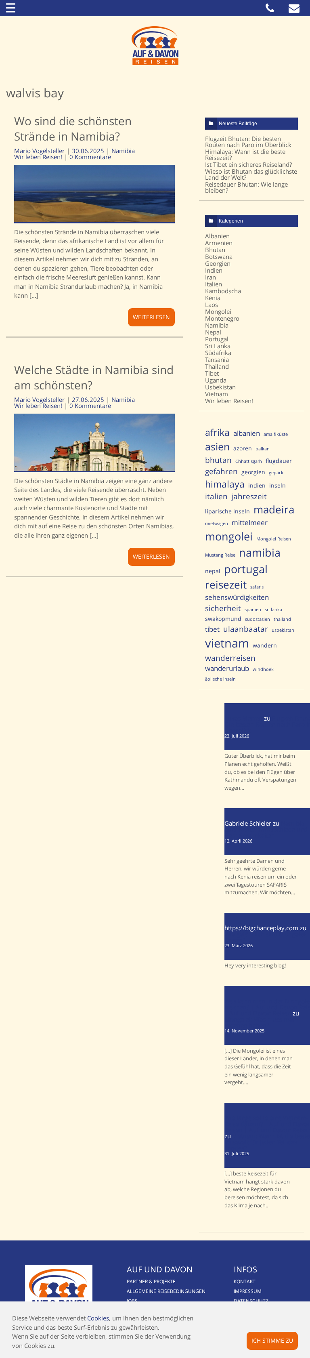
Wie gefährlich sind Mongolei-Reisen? (265, 937)
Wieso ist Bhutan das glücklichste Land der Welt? (251, 174)
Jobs (132, 1300)
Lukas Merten (243, 718)
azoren (242, 448)
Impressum (248, 1291)
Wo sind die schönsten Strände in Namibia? (73, 128)
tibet (212, 629)
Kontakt (245, 1281)
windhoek (263, 669)
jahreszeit (249, 496)
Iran (210, 277)
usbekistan (283, 630)
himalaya (225, 483)
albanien (246, 433)
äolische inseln (220, 679)
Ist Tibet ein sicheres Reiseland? (248, 164)
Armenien (218, 243)
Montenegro (222, 318)
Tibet (212, 373)
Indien (213, 270)
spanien (253, 609)
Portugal (216, 339)
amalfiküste (276, 434)
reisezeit (226, 585)
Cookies (98, 1318)
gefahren (221, 471)
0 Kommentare (90, 157)
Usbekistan (220, 387)
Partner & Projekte (151, 1281)
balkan (263, 449)
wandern (265, 645)
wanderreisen (230, 658)
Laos (211, 305)
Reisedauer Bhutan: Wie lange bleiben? (246, 187)
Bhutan (215, 250)
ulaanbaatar (245, 629)
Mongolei (218, 311)
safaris (257, 587)
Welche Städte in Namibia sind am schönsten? (94, 377)
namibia (260, 552)
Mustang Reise (220, 555)
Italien (213, 284)
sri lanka (273, 609)
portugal (246, 568)
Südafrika (218, 353)
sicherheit (223, 608)
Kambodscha (223, 291)
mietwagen (216, 523)
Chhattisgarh (248, 461)
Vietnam (216, 394)
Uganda (215, 380)
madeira (273, 509)
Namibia (123, 151)
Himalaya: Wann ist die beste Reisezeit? (245, 154)
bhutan (218, 460)
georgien (253, 472)
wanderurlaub (227, 668)
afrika (217, 432)
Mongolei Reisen (273, 539)
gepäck (276, 472)
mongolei (229, 536)
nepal (212, 571)
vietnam (227, 643)
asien (217, 446)
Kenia (212, 298)
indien (257, 485)
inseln (277, 485)
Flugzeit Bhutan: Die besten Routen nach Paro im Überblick (248, 142)
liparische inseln (227, 511)
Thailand (217, 366)
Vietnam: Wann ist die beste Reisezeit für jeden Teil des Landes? (267, 1142)
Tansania (217, 359)
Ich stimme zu (272, 1340)
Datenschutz (251, 1300)
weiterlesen (151, 317)
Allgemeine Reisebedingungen (166, 1291)
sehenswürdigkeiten (237, 597)
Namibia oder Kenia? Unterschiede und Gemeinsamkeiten (266, 829)
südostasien (257, 619)
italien (216, 496)
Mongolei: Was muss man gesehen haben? (260, 1022)
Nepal (213, 332)
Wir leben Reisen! (38, 157)
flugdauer (279, 461)
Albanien (217, 236)
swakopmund (223, 618)
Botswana (218, 256)
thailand (282, 619)
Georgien (217, 263)
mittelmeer (250, 522)
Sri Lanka (217, 346)
